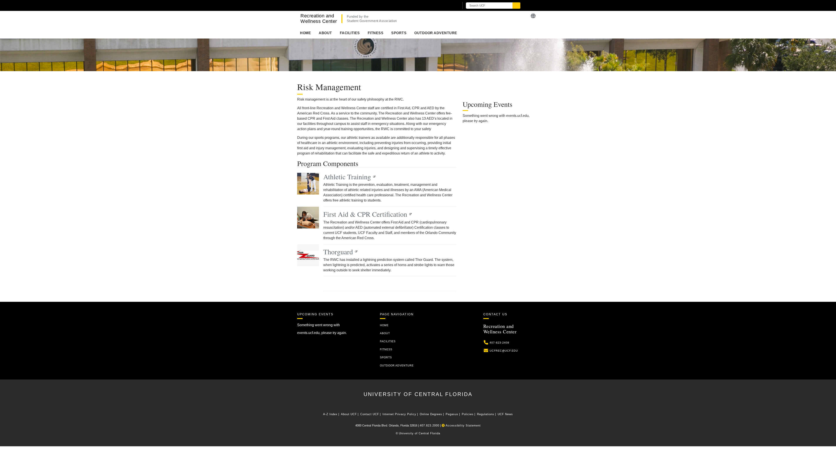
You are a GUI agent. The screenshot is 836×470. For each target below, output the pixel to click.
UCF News (505, 414)
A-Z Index (330, 414)
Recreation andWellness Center (318, 18)
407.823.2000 (429, 425)
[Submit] (516, 5)
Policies (468, 414)
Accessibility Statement (463, 425)
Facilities (350, 33)
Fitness (376, 33)
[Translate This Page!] (533, 16)
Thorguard (338, 251)
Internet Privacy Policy (399, 414)
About (325, 33)
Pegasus (452, 414)
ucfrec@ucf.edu (504, 350)
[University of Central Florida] (348, 5)
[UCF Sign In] (445, 5)
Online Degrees (431, 414)
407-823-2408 (499, 342)
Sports (398, 33)
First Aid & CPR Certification (365, 214)
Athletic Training (347, 176)
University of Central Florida (418, 394)
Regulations (485, 414)
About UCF (349, 414)
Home (305, 33)
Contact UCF (369, 414)
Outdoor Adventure (435, 33)
